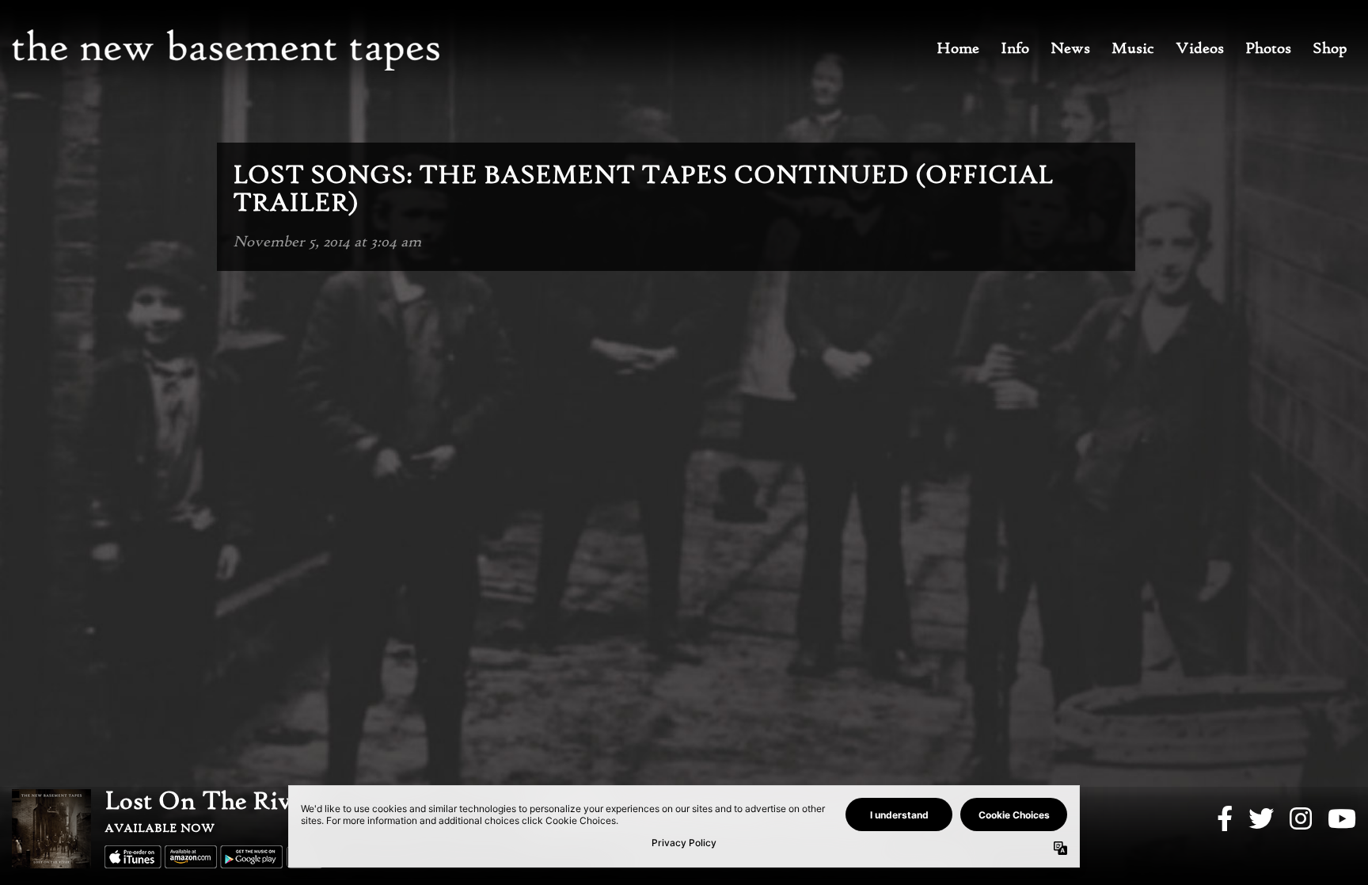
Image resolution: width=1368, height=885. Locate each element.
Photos (1268, 49)
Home (958, 49)
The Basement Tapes (225, 50)
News (1070, 49)
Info (1015, 49)
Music (1133, 49)
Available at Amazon (191, 856)
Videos (1200, 49)
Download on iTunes (133, 856)
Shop (1330, 49)
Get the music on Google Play (251, 856)
